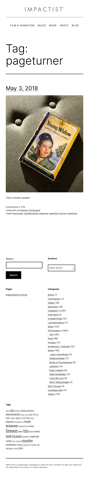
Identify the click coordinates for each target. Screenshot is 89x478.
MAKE (53, 25)
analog (23, 410)
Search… (10, 259)
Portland (17, 436)
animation (30, 411)
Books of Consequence (60, 362)
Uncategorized (55, 390)
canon (23, 414)
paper (20, 431)
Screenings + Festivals (59, 346)
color (30, 414)
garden (18, 418)
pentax (31, 431)
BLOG (75, 25)
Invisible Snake (55, 318)
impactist (10, 421)
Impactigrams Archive (16, 295)
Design (51, 303)
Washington (9, 448)
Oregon (12, 431)
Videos (51, 394)
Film (51, 334)
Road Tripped (56, 370)
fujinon (13, 418)
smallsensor (72, 213)
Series (51, 350)
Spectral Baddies (57, 374)
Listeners (53, 366)
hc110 (23, 418)
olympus (31, 426)
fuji (37, 414)
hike (28, 418)
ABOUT (64, 25)
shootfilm (27, 440)
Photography (34, 210)
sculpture (18, 441)
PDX (25, 430)
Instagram (23, 210)
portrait (63, 213)
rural (13, 441)
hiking (32, 418)
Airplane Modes (57, 358)
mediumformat (23, 426)
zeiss (20, 448)
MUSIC (42, 25)
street (19, 445)
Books (51, 295)
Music (51, 326)
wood (16, 448)
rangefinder (34, 436)
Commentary (54, 299)
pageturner (43, 213)
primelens (25, 436)
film (34, 414)
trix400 (33, 445)
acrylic (17, 411)
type (38, 445)
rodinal (9, 441)
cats (26, 414)
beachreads (18, 213)
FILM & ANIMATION (22, 25)
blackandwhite (13, 414)
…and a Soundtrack (58, 354)
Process (52, 342)
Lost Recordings (56, 322)
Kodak (27, 421)
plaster (37, 431)
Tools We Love (56, 378)
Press (50, 338)
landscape (12, 425)
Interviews (53, 314)
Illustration (53, 307)
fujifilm (8, 418)
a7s (12, 410)
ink (23, 422)
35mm (8, 411)
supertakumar (27, 445)
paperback (54, 213)
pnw (8, 436)
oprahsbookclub (31, 213)
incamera (18, 422)
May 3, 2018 (22, 88)
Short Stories (54, 386)
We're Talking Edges (59, 382)
